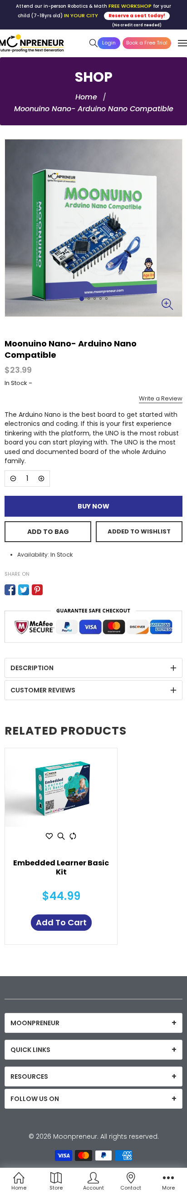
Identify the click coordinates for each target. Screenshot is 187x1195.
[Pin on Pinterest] (37, 589)
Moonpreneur (75, 1136)
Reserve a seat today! (136, 15)
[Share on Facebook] (10, 589)
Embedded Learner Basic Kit (61, 868)
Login (109, 42)
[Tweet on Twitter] (23, 589)
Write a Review (160, 398)
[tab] (93, 668)
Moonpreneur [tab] (34, 1023)
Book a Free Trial (146, 42)
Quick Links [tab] (30, 1050)
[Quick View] (61, 835)
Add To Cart (61, 922)
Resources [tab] (29, 1076)
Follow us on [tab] (34, 1099)
